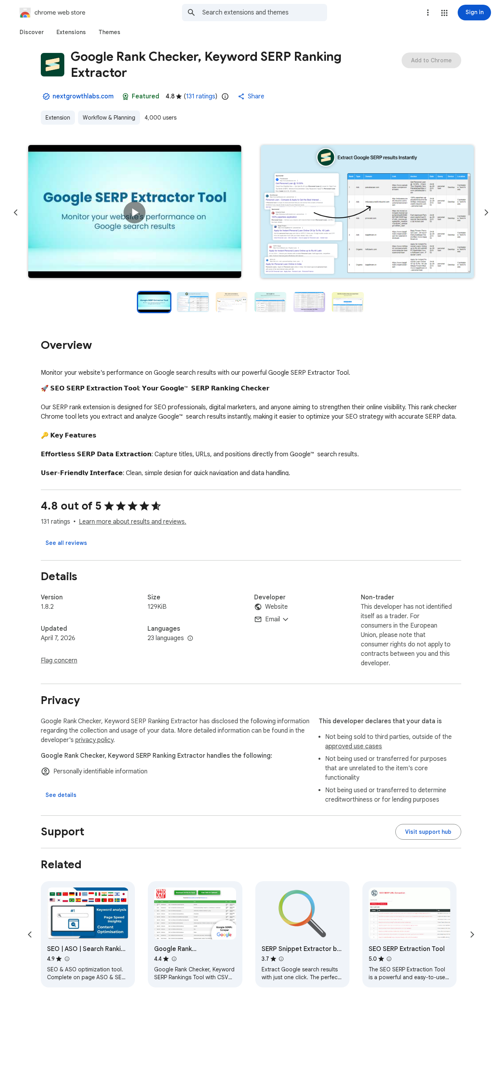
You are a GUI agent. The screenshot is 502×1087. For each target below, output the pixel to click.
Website (276, 607)
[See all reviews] (66, 543)
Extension (57, 117)
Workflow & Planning (109, 117)
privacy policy (94, 740)
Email (272, 619)
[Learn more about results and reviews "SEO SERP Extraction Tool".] (389, 958)
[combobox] (264, 12)
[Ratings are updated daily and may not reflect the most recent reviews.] (225, 96)
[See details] (61, 795)
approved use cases (353, 746)
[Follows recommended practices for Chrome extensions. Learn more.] (125, 96)
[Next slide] (486, 212)
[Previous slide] (16, 212)
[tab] (31, 32)
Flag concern (59, 660)
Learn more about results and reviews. (132, 522)
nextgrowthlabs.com (83, 96)
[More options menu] (428, 12)
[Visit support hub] (428, 831)
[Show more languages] (190, 638)
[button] (444, 13)
